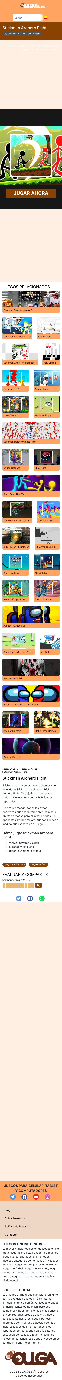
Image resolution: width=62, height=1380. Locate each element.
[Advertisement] (31, 75)
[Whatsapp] (42, 898)
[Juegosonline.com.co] (32, 5)
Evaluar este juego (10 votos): (16, 880)
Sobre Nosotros (15, 1218)
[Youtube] (36, 1197)
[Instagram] (47, 1197)
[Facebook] (30, 898)
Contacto (11, 1234)
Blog (8, 1210)
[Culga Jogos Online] (31, 1357)
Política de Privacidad (18, 1226)
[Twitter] (18, 898)
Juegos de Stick (38, 864)
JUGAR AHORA (31, 193)
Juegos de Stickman (14, 864)
